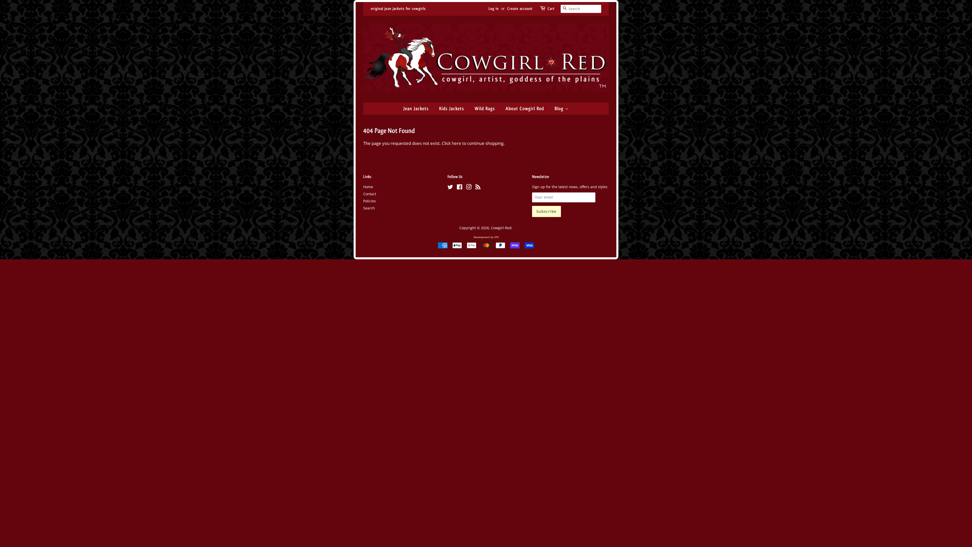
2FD (496, 237)
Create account (520, 9)
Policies (369, 201)
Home (368, 186)
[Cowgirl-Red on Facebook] (459, 187)
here (456, 143)
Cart (551, 9)
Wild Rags (485, 108)
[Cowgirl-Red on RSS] (478, 187)
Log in (494, 9)
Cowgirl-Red (501, 227)
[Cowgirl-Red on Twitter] (450, 187)
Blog (560, 108)
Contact (369, 193)
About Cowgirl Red (524, 108)
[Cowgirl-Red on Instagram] (469, 187)
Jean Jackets (416, 108)
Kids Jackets (451, 108)
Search (369, 208)
